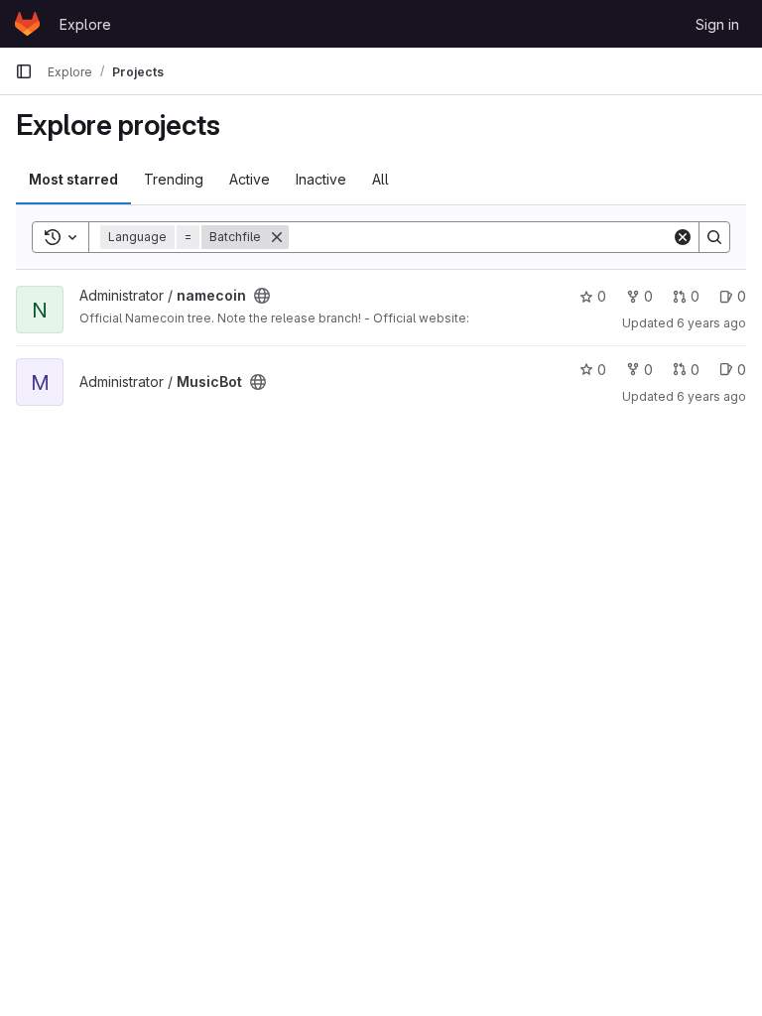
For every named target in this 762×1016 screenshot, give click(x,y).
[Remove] (277, 237)
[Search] (714, 237)
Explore (85, 24)
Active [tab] (249, 179)
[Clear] (683, 237)
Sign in (717, 24)
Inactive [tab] (321, 179)
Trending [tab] (173, 179)
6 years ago (711, 323)
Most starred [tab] (73, 179)
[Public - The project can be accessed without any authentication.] (262, 296)
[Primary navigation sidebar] (24, 71)
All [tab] (380, 179)
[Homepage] (27, 24)
